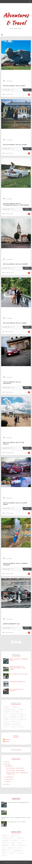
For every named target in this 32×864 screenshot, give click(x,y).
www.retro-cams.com (16, 862)
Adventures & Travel (16, 19)
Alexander (7, 739)
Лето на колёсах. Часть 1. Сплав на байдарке (15, 564)
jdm (14, 719)
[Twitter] (8, 90)
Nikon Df (17, 724)
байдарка (6, 706)
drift (22, 716)
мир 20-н (15, 706)
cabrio (21, 714)
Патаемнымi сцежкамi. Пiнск (17, 681)
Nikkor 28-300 (7, 724)
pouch (13, 726)
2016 (6, 764)
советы (17, 711)
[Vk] (4, 90)
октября (8, 766)
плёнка (21, 709)
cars (5, 716)
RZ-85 (21, 726)
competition (13, 716)
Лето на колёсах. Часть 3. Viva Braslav (13, 443)
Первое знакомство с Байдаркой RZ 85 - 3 (19, 802)
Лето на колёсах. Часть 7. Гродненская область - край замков (16, 204)
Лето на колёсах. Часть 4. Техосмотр (12, 382)
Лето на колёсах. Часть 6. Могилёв (15, 264)
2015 (6, 784)
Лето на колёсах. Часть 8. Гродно (15, 144)
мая (7, 781)
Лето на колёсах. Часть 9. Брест (14, 85)
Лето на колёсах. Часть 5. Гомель (15, 323)
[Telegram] (6, 90)
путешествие (7, 711)
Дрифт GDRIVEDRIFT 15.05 (11, 624)
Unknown (7, 741)
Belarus (13, 714)
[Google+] (13, 90)
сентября (9, 777)
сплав (5, 714)
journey (21, 719)
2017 (6, 762)
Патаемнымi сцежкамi (9, 709)
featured (6, 719)
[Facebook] (11, 90)
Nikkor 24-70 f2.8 (15, 721)
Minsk (5, 721)
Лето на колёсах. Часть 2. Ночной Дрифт (15, 503)
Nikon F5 (6, 726)
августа (8, 779)
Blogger (19, 749)
